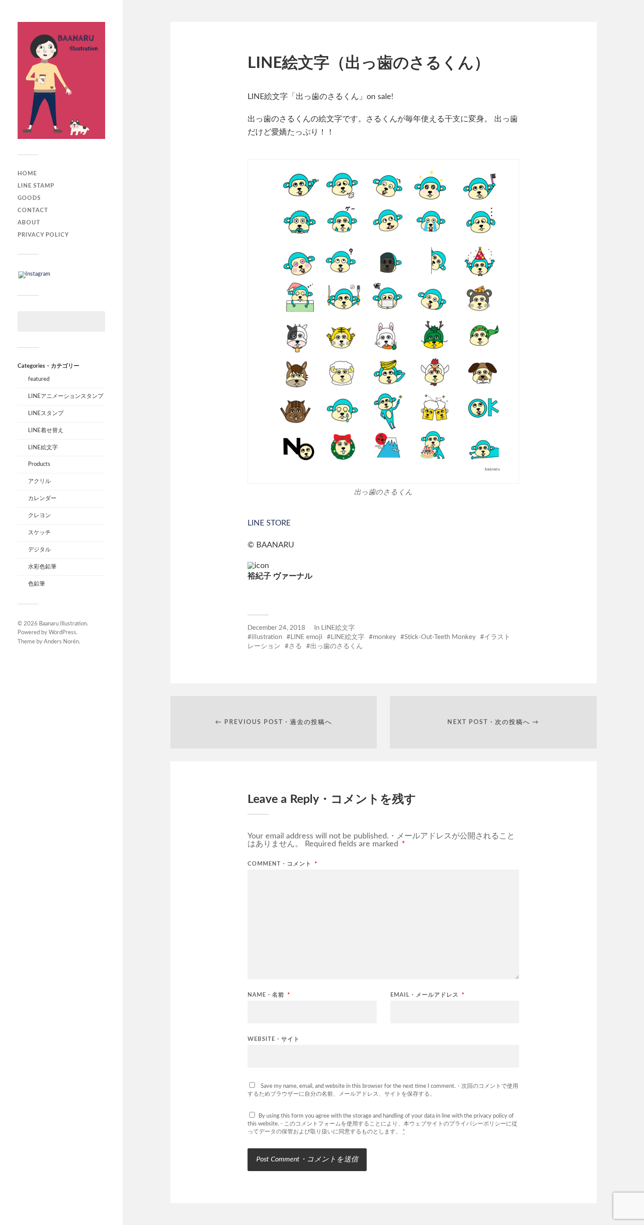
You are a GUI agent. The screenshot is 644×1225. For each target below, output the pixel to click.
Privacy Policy (43, 235)
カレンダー (42, 498)
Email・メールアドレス (427, 995)
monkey (384, 637)
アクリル (39, 481)
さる (295, 646)
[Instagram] (34, 274)
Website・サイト (274, 1039)
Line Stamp (36, 185)
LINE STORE (269, 523)
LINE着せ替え (46, 430)
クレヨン (39, 515)
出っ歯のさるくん (336, 646)
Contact (33, 210)
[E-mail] (254, 592)
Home (27, 173)
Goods (29, 198)
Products (39, 464)
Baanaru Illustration (63, 624)
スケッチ (39, 532)
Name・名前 (269, 995)
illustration (266, 637)
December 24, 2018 (276, 628)
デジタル (39, 549)
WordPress (62, 633)
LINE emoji (306, 637)
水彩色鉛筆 (42, 566)
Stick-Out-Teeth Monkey (440, 637)
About (29, 222)
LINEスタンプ (46, 413)
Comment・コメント (283, 864)
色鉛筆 (36, 583)
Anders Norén (61, 642)
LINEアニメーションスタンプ (65, 396)
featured (39, 379)
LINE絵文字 (43, 447)
